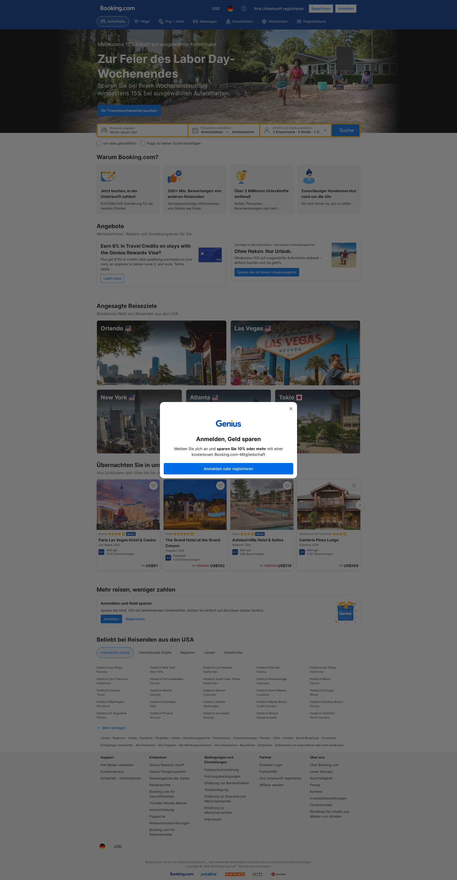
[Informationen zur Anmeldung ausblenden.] (291, 408)
